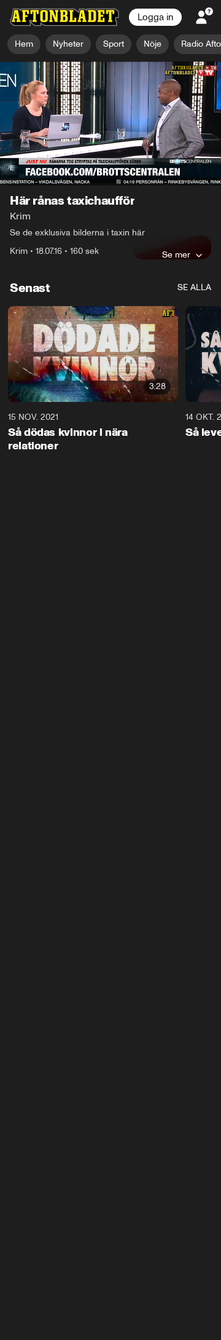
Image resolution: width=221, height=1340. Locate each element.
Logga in (155, 17)
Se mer (176, 255)
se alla (194, 288)
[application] (110, 123)
